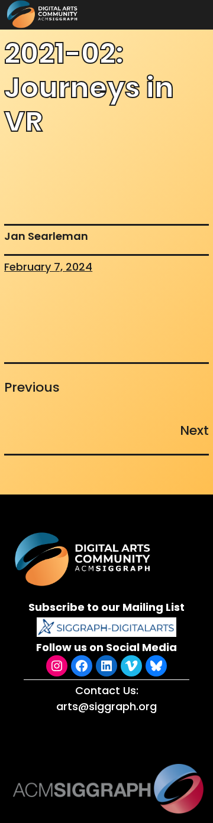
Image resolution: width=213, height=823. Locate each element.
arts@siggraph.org (106, 706)
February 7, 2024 (48, 266)
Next (194, 430)
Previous (32, 387)
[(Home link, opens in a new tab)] (84, 559)
